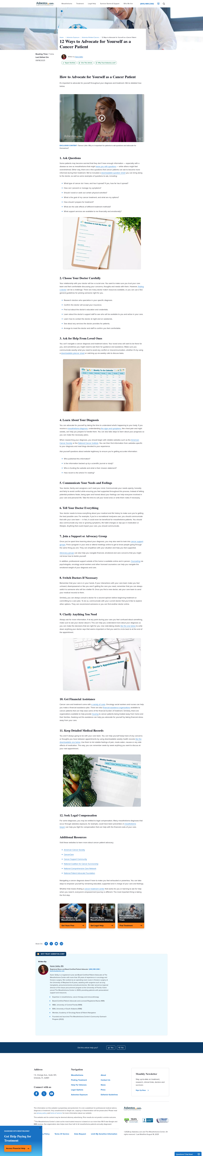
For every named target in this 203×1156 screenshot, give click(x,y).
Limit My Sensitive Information (104, 1134)
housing (95, 714)
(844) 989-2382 (94, 969)
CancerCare (69, 854)
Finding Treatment (79, 1080)
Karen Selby (79, 57)
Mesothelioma (77, 1075)
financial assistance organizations (116, 707)
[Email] (56, 943)
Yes (112, 1047)
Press (103, 1089)
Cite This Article (86, 63)
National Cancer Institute (88, 443)
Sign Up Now (141, 1090)
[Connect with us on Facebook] (36, 1093)
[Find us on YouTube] (51, 1093)
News (103, 1084)
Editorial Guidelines (109, 1094)
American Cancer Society (74, 849)
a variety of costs (98, 704)
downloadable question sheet (113, 172)
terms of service (56, 1113)
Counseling (135, 561)
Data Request (80, 1134)
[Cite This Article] (61, 943)
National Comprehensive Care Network (80, 868)
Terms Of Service (62, 1134)
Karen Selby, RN (56, 966)
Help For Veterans (79, 1084)
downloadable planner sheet (72, 353)
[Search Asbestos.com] (164, 4)
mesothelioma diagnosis (78, 428)
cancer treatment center (94, 888)
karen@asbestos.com (57, 971)
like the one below (128, 626)
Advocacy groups (67, 553)
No (122, 1047)
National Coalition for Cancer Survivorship (81, 863)
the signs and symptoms (111, 428)
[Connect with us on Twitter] (44, 1093)
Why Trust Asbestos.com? (106, 63)
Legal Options (77, 1089)
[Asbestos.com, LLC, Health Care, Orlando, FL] (147, 1120)
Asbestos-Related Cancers (90, 37)
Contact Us (105, 1080)
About (103, 1075)
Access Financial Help (15, 1148)
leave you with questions (106, 166)
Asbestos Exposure (73, 37)
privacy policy (42, 1113)
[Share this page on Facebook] (46, 943)
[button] (67, 3)
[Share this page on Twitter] (51, 943)
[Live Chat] (158, 4)
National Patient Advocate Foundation (79, 873)
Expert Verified (70, 63)
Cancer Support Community (75, 859)
